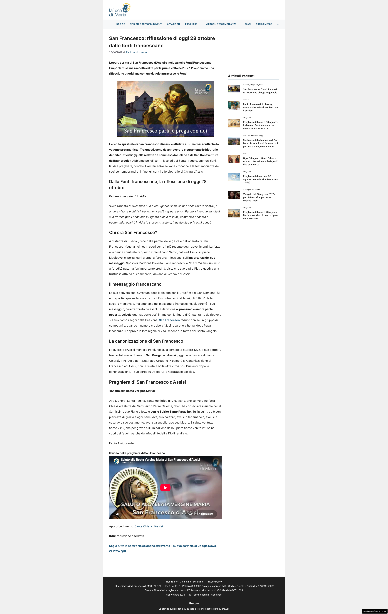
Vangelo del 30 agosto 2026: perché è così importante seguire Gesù (259, 197)
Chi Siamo (185, 581)
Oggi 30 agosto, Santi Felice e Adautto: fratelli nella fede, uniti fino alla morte (260, 161)
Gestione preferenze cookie (374, 611)
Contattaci (216, 594)
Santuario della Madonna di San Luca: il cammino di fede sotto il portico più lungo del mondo (260, 143)
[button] (277, 24)
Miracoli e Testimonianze (221, 24)
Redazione (172, 581)
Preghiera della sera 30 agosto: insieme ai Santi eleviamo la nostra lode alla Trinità (260, 125)
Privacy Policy (214, 581)
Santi (248, 24)
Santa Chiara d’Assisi (149, 526)
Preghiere (191, 24)
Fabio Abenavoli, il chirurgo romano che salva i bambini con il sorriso (260, 107)
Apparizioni (173, 24)
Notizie (120, 24)
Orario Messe (264, 24)
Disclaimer (198, 581)
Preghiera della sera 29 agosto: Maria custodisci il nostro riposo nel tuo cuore (260, 215)
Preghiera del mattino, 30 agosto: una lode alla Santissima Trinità (261, 179)
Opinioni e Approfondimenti (146, 24)
